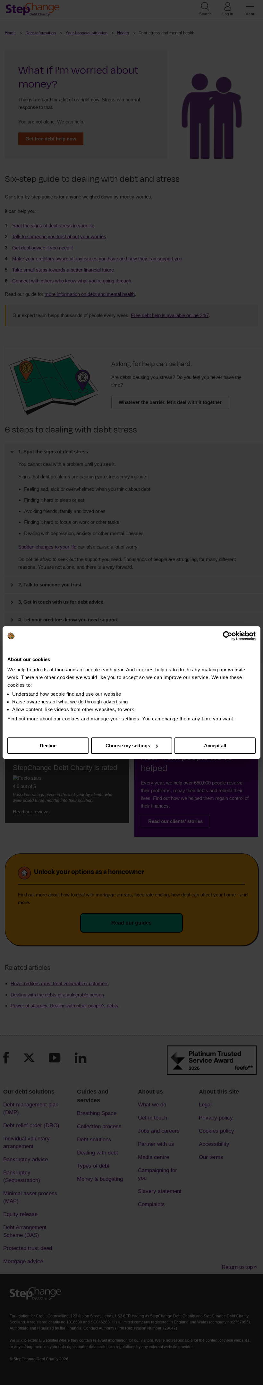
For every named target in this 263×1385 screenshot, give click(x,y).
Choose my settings (128, 745)
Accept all (215, 745)
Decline (48, 745)
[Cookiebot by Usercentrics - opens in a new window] (227, 636)
